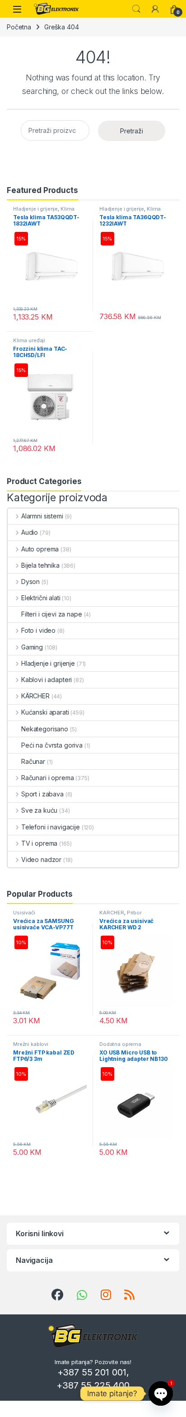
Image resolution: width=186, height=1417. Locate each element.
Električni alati (40, 598)
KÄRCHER (35, 696)
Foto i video (38, 630)
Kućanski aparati (45, 712)
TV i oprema (39, 843)
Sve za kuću (39, 810)
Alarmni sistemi (42, 516)
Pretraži (131, 131)
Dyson (30, 581)
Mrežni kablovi (30, 1044)
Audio (29, 532)
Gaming (32, 647)
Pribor (134, 912)
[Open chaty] (161, 1393)
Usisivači (24, 912)
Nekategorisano (44, 729)
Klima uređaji (29, 340)
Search (136, 9)
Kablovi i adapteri (46, 679)
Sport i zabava (42, 794)
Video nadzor (41, 859)
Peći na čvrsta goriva (52, 745)
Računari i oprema (47, 777)
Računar (33, 761)
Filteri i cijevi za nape (51, 614)
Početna (19, 27)
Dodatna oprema (120, 1044)
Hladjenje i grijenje (35, 209)
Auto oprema (40, 549)
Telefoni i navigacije (50, 827)
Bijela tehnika (40, 565)
